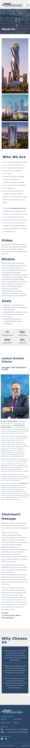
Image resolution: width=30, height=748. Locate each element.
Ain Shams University (8, 438)
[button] (27, 5)
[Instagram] (6, 739)
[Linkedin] (2, 739)
